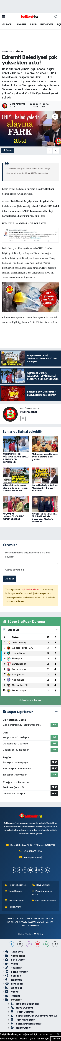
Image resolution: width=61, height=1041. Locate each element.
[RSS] (47, 870)
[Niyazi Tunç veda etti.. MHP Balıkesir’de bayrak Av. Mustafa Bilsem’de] (45, 504)
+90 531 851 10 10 (32, 851)
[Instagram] (25, 870)
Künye (14, 991)
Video (14, 963)
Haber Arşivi (15, 907)
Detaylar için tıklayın (30, 700)
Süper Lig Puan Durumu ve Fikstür (36, 1015)
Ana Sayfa (17, 951)
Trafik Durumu (15, 891)
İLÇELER (49, 918)
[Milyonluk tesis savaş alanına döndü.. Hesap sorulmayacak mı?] (16, 475)
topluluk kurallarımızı (31, 589)
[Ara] (56, 17)
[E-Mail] (22, 418)
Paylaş (9, 150)
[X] (19, 870)
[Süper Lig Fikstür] (56, 712)
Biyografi (17, 983)
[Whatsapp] (41, 870)
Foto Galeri (18, 959)
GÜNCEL (7, 24)
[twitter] (20, 944)
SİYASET (21, 24)
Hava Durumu (43, 885)
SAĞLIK (23, 922)
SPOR (33, 24)
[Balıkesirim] (29, 16)
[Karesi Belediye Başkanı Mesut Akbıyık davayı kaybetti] (45, 475)
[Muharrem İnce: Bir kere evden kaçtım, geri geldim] (45, 444)
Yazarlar (16, 967)
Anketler (16, 987)
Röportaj (16, 979)
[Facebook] (13, 870)
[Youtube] (30, 870)
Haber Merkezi (29, 412)
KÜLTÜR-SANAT (36, 922)
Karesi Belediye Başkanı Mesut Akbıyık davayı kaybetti (45, 488)
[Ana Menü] (3, 17)
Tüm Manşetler (16, 900)
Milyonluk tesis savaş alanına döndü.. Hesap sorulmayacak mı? (15, 488)
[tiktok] (55, 944)
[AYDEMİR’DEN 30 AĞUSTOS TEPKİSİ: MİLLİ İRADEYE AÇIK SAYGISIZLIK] (16, 444)
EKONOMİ (46, 24)
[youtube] (37, 944)
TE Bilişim (38, 934)
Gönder (9, 578)
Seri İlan (16, 975)
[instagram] (29, 944)
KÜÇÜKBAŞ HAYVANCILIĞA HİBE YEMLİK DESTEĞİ (13, 516)
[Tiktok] (36, 870)
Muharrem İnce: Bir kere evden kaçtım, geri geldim (45, 457)
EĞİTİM (49, 922)
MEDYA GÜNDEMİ (30, 925)
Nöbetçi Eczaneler (18, 885)
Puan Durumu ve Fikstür (42, 893)
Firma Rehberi (19, 971)
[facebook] (11, 944)
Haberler (7, 51)
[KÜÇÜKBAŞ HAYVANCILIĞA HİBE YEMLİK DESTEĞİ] (16, 504)
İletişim (15, 995)
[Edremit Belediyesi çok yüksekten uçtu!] (30, 129)
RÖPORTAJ (12, 922)
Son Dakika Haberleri (45, 900)
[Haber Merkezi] (10, 414)
